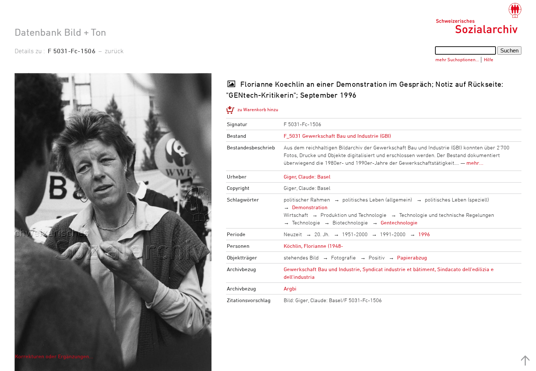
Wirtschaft (296, 215)
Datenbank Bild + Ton (60, 32)
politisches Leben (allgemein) (377, 199)
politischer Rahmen (307, 199)
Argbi (290, 288)
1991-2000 (392, 234)
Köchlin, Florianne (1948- (313, 246)
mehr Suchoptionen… (457, 59)
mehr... (474, 163)
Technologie (306, 222)
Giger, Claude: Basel (307, 176)
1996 (424, 234)
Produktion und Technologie (354, 215)
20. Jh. (321, 234)
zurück (114, 50)
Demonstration (309, 207)
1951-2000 (355, 234)
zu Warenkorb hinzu (257, 109)
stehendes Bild (301, 257)
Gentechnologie (399, 222)
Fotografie (343, 257)
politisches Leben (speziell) (457, 199)
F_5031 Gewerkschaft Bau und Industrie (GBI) (337, 136)
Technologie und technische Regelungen (446, 215)
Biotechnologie (350, 222)
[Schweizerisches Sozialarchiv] (478, 18)
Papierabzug (412, 257)
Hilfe (488, 59)
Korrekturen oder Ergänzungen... (54, 356)
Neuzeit (293, 234)
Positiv (377, 257)
